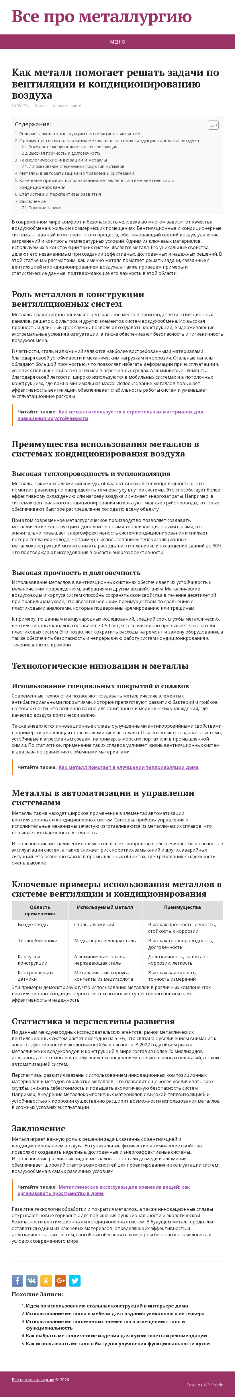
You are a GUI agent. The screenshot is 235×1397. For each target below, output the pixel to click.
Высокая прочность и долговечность (65, 153)
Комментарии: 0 (67, 105)
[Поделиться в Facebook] (17, 1281)
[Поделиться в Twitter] (75, 1281)
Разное (41, 105)
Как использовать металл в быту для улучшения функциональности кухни (118, 1343)
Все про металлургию (102, 16)
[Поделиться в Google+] (60, 1281)
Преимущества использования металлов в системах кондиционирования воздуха (109, 140)
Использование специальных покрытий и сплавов (76, 166)
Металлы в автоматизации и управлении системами (76, 173)
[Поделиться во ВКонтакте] (32, 1281)
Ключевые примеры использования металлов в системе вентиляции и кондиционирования (96, 183)
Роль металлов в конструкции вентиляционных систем (79, 133)
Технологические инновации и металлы (63, 160)
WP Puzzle (213, 1385)
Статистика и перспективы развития (60, 194)
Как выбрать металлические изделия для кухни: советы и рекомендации (116, 1335)
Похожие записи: (45, 207)
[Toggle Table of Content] (210, 125)
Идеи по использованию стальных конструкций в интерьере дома (107, 1306)
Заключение (32, 201)
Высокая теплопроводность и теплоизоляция (73, 146)
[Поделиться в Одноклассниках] (46, 1281)
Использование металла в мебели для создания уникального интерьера (115, 1313)
